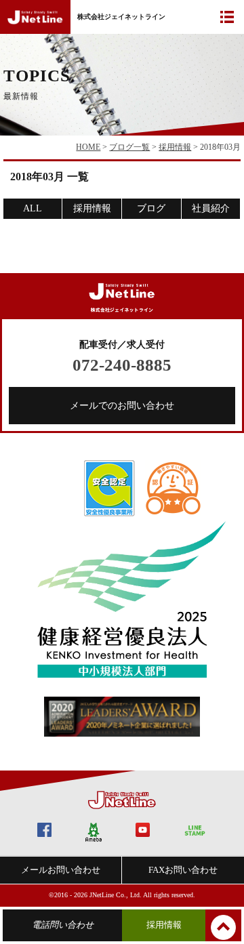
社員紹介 (211, 208)
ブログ (151, 208)
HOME (88, 147)
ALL (32, 208)
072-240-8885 (122, 365)
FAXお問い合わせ (183, 870)
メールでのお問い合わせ (122, 406)
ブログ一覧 (129, 147)
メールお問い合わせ (60, 870)
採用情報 (175, 147)
